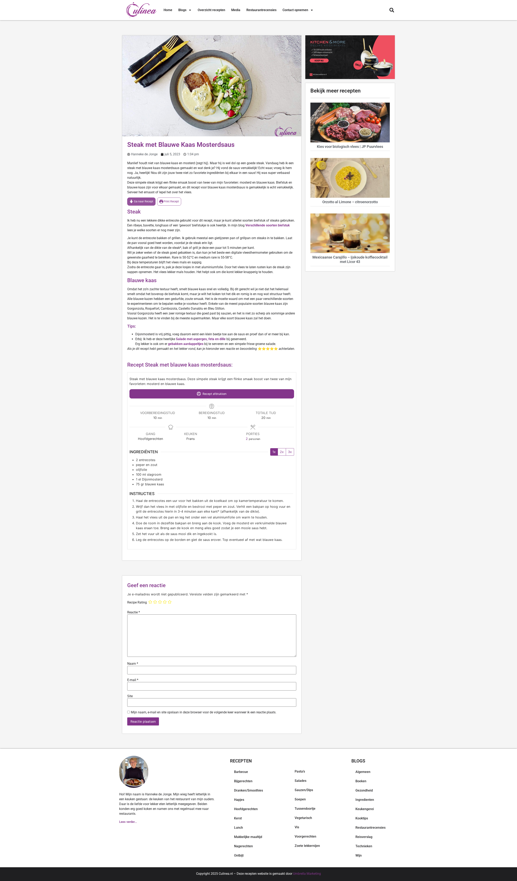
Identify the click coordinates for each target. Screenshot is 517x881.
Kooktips (361, 818)
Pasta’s (300, 771)
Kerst (238, 818)
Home (168, 10)
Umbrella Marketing (307, 874)
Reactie (133, 612)
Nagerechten (243, 846)
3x (290, 452)
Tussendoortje (305, 809)
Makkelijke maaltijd (248, 837)
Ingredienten (364, 800)
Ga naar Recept (143, 201)
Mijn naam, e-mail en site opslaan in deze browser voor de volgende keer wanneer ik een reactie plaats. (203, 712)
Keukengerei (364, 809)
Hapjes (239, 800)
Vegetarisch (303, 818)
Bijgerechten (243, 781)
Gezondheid (364, 790)
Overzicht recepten (211, 10)
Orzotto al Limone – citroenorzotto (350, 202)
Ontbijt (239, 855)
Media (235, 10)
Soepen (300, 799)
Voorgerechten (305, 836)
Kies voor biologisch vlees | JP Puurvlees (350, 146)
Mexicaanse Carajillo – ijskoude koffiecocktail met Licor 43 (350, 259)
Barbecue (241, 772)
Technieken (363, 846)
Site (130, 696)
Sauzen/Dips (304, 790)
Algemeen (362, 772)
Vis (297, 827)
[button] (392, 10)
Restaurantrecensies (261, 10)
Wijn (358, 855)
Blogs (182, 10)
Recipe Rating (137, 602)
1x (274, 452)
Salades (300, 781)
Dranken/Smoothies (248, 790)
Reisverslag (363, 837)
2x (282, 452)
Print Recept (171, 201)
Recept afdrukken (214, 393)
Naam (132, 663)
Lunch (238, 827)
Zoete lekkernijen (307, 846)
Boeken (360, 781)
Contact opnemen (295, 10)
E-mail (132, 680)
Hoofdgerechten (246, 809)
